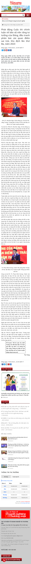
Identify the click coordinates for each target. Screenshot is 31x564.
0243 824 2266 (9, 538)
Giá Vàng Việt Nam (25, 503)
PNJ (5, 489)
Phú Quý (5, 494)
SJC (5, 486)
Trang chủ (6, 24)
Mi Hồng (5, 497)
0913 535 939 (12, 549)
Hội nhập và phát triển (16, 24)
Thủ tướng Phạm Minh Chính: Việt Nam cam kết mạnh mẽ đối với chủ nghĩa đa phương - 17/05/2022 (14, 413)
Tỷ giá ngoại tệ (16, 476)
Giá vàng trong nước (7, 480)
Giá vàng (6, 476)
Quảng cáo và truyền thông (11, 559)
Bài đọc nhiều (6, 434)
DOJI (5, 492)
